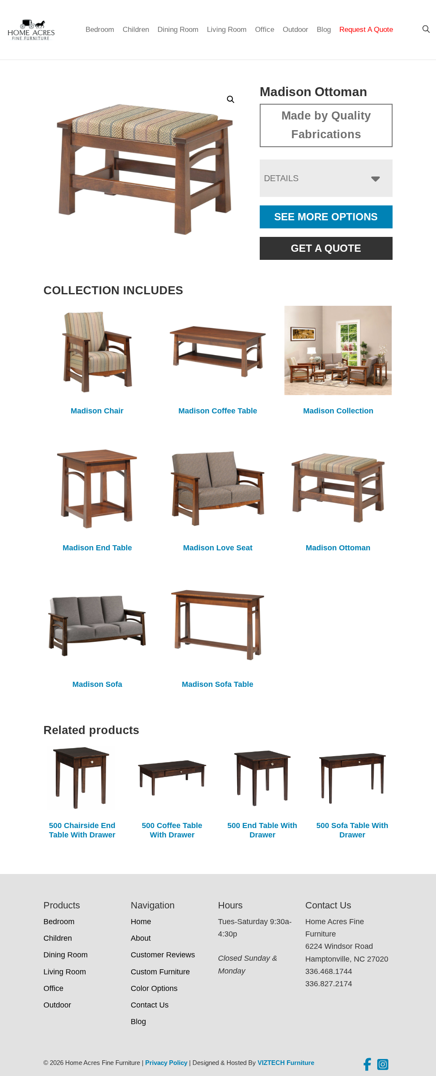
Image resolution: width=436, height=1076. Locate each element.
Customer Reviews (163, 955)
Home (141, 921)
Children (136, 30)
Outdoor (295, 30)
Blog (324, 30)
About (141, 938)
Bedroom (100, 30)
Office (264, 30)
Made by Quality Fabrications (326, 125)
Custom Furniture (160, 972)
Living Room (227, 30)
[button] (230, 99)
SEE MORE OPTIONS (326, 216)
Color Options (154, 988)
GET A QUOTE (326, 248)
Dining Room (178, 30)
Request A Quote (366, 30)
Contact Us (150, 1005)
